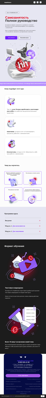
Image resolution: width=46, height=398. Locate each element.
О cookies (38, 381)
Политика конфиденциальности (34, 379)
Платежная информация (11, 379)
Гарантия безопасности (11, 388)
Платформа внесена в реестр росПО (33, 388)
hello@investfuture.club (25, 361)
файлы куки (12, 396)
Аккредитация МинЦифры (34, 386)
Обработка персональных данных (13, 381)
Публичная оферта (10, 384)
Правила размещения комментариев (14, 386)
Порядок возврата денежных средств (33, 384)
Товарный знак (23, 393)
